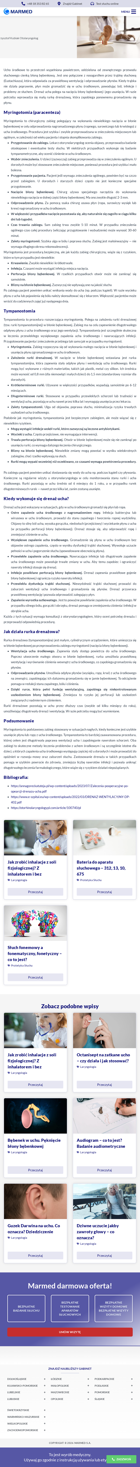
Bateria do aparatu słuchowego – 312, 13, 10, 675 (101, 868)
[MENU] (133, 11)
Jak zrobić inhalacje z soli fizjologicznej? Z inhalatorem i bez (32, 868)
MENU (125, 11)
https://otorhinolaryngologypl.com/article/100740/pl (46, 808)
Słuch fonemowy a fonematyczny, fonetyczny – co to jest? (35, 953)
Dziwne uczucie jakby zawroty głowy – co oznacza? (98, 1231)
